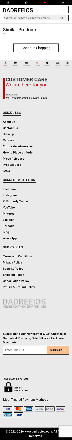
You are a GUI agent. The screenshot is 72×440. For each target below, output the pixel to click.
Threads (8, 226)
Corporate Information (18, 146)
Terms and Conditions (18, 256)
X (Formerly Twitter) (16, 201)
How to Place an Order (18, 152)
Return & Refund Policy (19, 287)
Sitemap (8, 134)
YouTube (9, 207)
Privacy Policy (12, 262)
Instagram (10, 195)
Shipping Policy (13, 275)
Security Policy (13, 268)
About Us (9, 122)
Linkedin (8, 220)
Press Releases (13, 158)
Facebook (9, 189)
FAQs (6, 171)
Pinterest (9, 213)
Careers (8, 140)
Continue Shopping (36, 48)
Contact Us (10, 128)
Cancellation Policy (16, 281)
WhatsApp (10, 238)
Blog (6, 232)
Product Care (12, 165)
